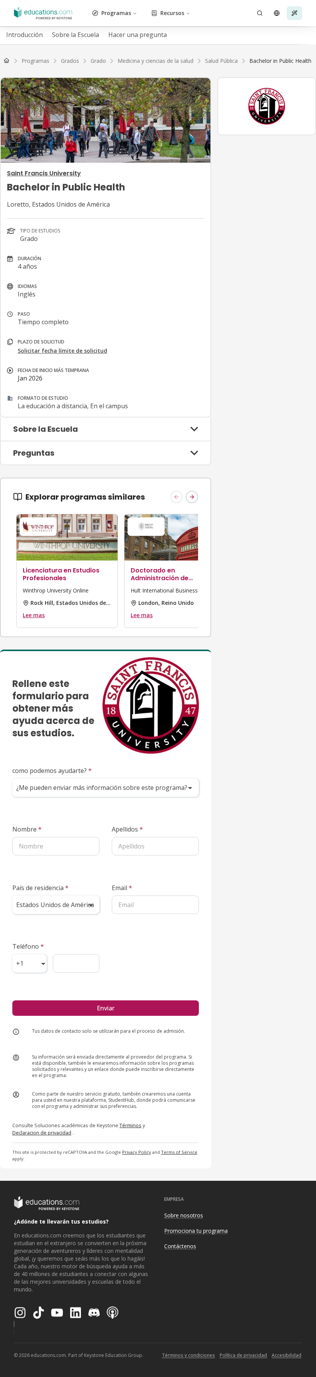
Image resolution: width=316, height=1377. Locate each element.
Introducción (24, 34)
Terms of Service (179, 1152)
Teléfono (28, 946)
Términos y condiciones (188, 1355)
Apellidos (127, 829)
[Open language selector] (277, 13)
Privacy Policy (136, 1152)
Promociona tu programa (196, 1230)
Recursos (172, 13)
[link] (280, 61)
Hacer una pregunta (137, 34)
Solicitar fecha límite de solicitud (62, 350)
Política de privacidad (243, 1355)
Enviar (105, 1008)
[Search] (260, 13)
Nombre (27, 829)
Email (122, 888)
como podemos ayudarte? (52, 770)
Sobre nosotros (183, 1215)
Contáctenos (180, 1246)
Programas (116, 13)
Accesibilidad (286, 1355)
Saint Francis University (44, 173)
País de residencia (40, 888)
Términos (130, 1125)
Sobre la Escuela (75, 34)
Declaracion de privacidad (41, 1132)
